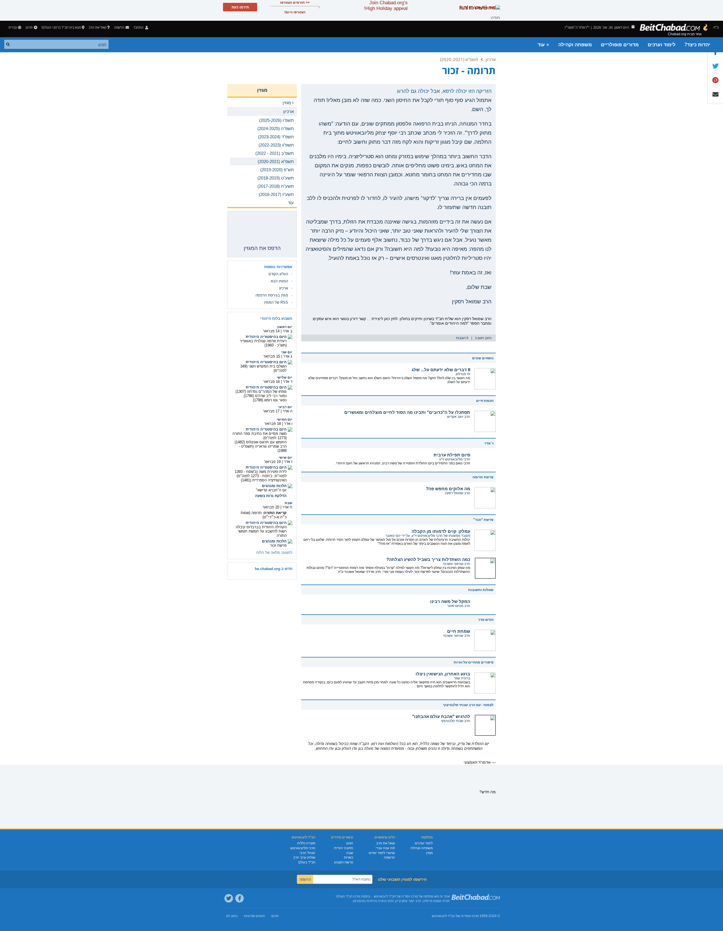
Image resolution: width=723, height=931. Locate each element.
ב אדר (287, 331)
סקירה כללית (306, 843)
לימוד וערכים (662, 44)
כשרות (348, 857)
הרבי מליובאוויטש (302, 848)
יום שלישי (284, 377)
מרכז (475, 916)
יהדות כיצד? (697, 44)
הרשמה (389, 857)
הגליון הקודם (278, 274)
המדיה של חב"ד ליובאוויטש (451, 916)
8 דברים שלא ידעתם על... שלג (441, 369)
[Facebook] (239, 898)
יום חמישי (284, 419)
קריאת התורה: (275, 513)
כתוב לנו (231, 916)
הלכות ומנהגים (274, 486)
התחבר (138, 27)
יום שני (286, 352)
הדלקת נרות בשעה (271, 496)
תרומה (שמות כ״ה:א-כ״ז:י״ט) (264, 515)
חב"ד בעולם (306, 862)
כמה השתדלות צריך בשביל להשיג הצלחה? (428, 559)
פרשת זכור (278, 545)
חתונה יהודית (343, 848)
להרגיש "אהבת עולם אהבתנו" (441, 716)
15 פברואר (271, 356)
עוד (291, 202)
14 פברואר (271, 331)
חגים (349, 843)
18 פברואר (272, 423)
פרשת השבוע (343, 862)
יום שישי (285, 458)
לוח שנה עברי (385, 848)
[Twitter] (228, 898)
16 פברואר (271, 381)
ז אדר (288, 462)
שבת (288, 503)
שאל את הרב (97, 27)
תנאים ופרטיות (254, 916)
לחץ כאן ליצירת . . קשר (378, 318)
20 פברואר (270, 507)
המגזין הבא (279, 281)
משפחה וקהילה (575, 44)
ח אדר (287, 507)
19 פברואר (272, 462)
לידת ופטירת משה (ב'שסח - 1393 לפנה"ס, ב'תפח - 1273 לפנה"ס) (261, 473)
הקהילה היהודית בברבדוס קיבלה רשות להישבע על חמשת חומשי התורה (261, 531)
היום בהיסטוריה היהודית (266, 337)
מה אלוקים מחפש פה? (448, 488)
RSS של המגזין (276, 302)
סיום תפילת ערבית (452, 454)
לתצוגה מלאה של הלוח (274, 552)
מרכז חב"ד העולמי (348, 896)
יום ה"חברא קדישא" (271, 490)
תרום (29, 27)
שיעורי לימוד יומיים (382, 853)
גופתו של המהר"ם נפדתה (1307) (261, 391)
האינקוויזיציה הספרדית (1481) (264, 480)
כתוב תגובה (483, 338)
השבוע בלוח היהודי (276, 318)
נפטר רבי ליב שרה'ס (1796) (265, 396)
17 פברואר (271, 411)
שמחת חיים (458, 631)
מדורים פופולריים (620, 44)
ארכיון (491, 59)
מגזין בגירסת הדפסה (271, 295)
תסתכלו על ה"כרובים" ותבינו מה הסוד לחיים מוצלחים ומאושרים (407, 412)
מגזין (262, 90)
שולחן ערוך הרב (304, 857)
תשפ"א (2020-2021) (459, 59)
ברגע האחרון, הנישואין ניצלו (443, 673)
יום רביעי (285, 407)
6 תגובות (462, 338)
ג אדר (287, 356)
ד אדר (287, 381)
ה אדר (287, 411)
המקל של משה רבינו (450, 601)
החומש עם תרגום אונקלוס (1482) (261, 442)
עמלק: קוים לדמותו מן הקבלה (441, 531)
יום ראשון (284, 327)
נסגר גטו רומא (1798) (270, 400)
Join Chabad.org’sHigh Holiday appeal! (386, 5)
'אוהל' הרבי (307, 853)
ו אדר (288, 423)
